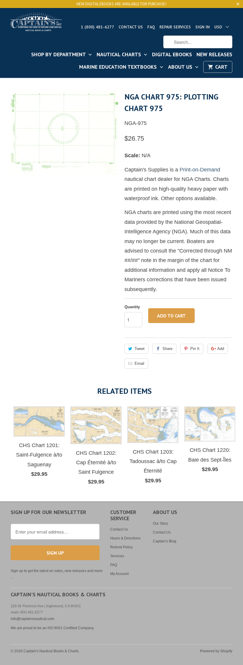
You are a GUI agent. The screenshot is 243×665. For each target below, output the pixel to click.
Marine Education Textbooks (118, 67)
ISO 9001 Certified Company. (70, 628)
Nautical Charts (120, 55)
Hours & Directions (125, 538)
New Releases (214, 55)
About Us (181, 67)
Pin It (194, 348)
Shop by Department (59, 55)
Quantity (132, 307)
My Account (119, 574)
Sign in (202, 27)
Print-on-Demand (200, 170)
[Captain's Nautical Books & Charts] (36, 23)
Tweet (140, 348)
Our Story (160, 523)
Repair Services (175, 27)
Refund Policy (121, 547)
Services (117, 556)
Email (139, 363)
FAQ (151, 27)
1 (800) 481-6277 (97, 27)
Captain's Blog (164, 541)
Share (167, 348)
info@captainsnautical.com (32, 619)
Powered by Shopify (216, 651)
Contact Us (131, 27)
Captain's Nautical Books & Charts (51, 651)
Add (220, 348)
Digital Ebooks (172, 55)
